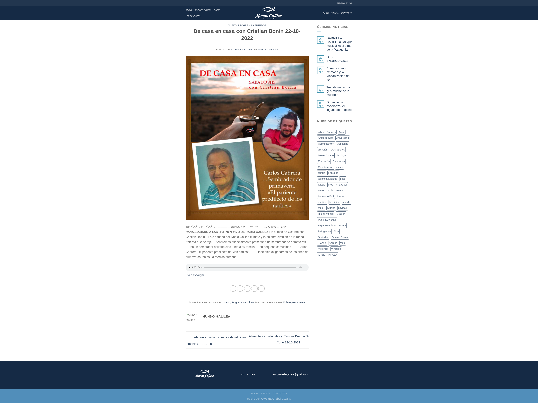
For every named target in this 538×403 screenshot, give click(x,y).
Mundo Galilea (268, 49)
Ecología (341, 155)
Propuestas (193, 16)
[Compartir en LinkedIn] (261, 288)
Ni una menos (326, 213)
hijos (342, 178)
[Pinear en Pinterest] (254, 288)
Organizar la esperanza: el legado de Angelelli (339, 106)
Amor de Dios (325, 137)
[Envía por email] (247, 288)
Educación (324, 161)
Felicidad (333, 173)
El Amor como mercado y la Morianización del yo (338, 74)
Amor (342, 132)
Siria (336, 231)
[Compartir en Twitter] (240, 288)
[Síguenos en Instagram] (190, 3)
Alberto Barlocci (327, 132)
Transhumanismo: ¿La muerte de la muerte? (338, 91)
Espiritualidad (325, 167)
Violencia (323, 248)
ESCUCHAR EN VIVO (344, 3)
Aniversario (342, 137)
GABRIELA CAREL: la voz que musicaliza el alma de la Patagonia (339, 43)
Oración (341, 213)
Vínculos (336, 248)
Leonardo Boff (326, 196)
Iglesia (321, 184)
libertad (341, 196)
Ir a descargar (195, 275)
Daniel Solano (326, 155)
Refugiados (324, 231)
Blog (326, 13)
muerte (346, 202)
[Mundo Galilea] (269, 13)
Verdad (333, 243)
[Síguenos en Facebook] (187, 3)
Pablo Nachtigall (327, 219)
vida (342, 243)
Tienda (335, 13)
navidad (342, 208)
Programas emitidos (252, 25)
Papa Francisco (327, 225)
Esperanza (339, 161)
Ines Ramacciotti (337, 184)
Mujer (321, 208)
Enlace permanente (294, 302)
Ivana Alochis (325, 190)
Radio (217, 10)
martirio (322, 202)
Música (331, 208)
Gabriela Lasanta (327, 178)
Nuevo (232, 25)
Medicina (334, 202)
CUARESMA (338, 149)
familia (321, 173)
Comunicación (326, 143)
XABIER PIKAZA (327, 254)
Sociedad (323, 237)
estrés (339, 167)
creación (323, 149)
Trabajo (322, 243)
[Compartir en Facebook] (233, 288)
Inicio (189, 10)
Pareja (342, 225)
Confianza (342, 143)
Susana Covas (339, 237)
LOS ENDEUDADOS (337, 59)
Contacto (346, 13)
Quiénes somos (203, 10)
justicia (340, 190)
